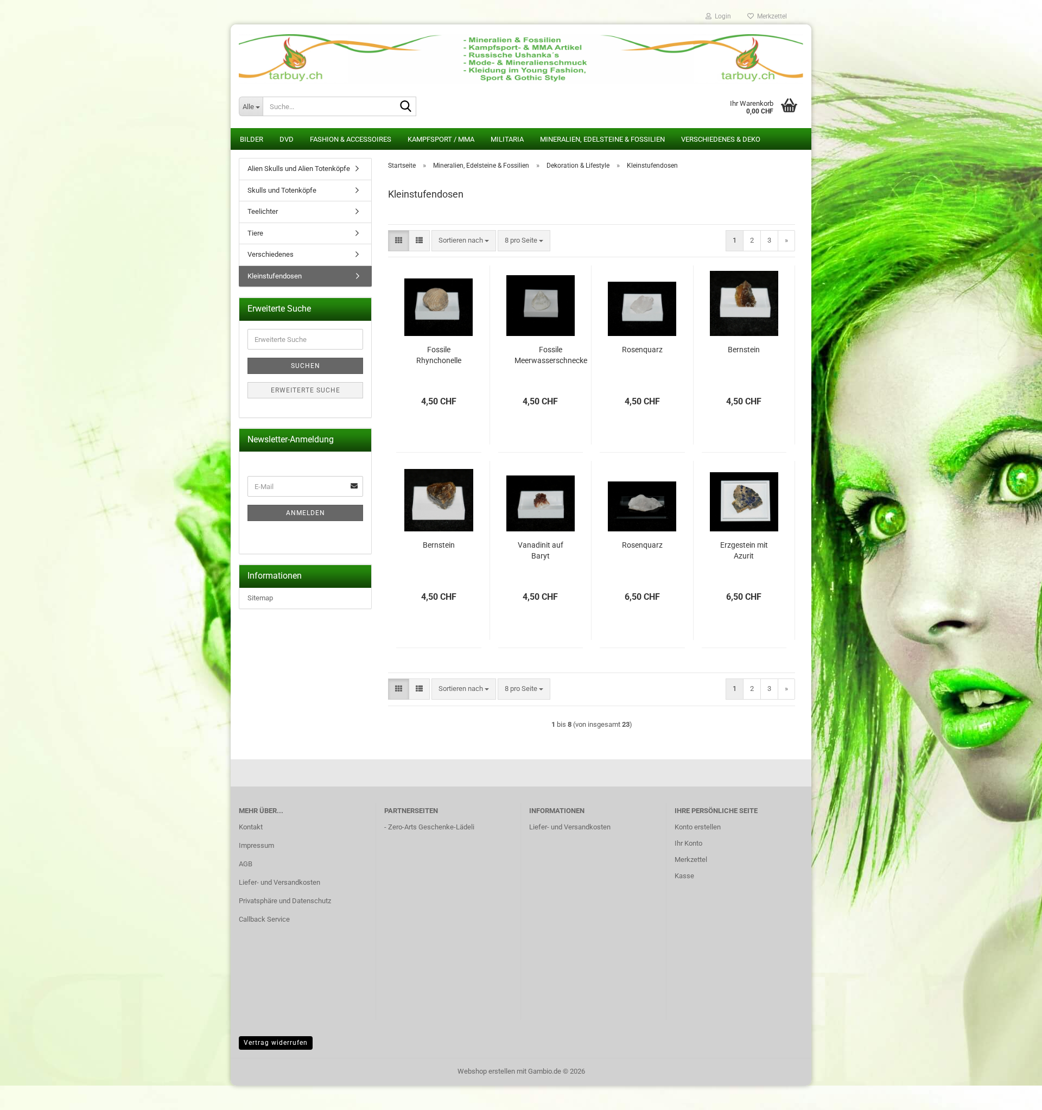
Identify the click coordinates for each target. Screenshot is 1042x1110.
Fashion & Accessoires (350, 139)
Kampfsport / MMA (441, 139)
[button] (398, 240)
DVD (286, 139)
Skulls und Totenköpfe (281, 190)
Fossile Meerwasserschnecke (550, 355)
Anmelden (305, 513)
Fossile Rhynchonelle (438, 355)
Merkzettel (770, 16)
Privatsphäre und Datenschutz (285, 901)
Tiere (255, 233)
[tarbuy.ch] (521, 54)
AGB (245, 864)
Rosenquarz (642, 349)
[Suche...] (406, 107)
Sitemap (260, 598)
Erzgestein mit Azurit (744, 550)
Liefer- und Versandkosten (279, 882)
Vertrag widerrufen (276, 1042)
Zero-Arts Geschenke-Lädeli (431, 827)
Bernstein (744, 349)
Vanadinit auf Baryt (540, 550)
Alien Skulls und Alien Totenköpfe (298, 168)
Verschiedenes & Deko (720, 139)
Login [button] (721, 16)
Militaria (507, 139)
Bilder (251, 139)
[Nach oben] (1012, 1093)
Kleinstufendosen (274, 276)
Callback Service (264, 919)
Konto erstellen (698, 827)
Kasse (684, 876)
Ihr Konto (688, 843)
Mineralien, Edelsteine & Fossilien (602, 139)
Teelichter (262, 211)
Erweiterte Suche (305, 390)
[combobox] (463, 240)
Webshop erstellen (486, 1071)
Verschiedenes (270, 254)
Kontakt (251, 827)
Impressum (256, 845)
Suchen (305, 366)
